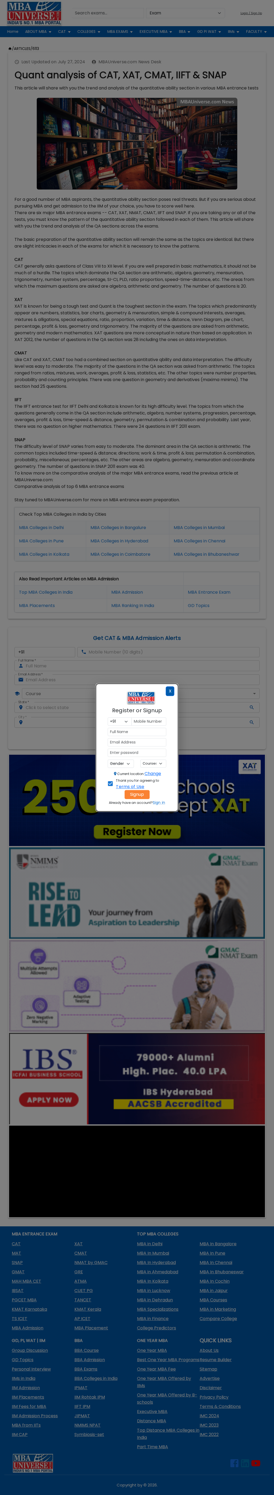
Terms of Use (130, 787)
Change (152, 773)
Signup (137, 794)
